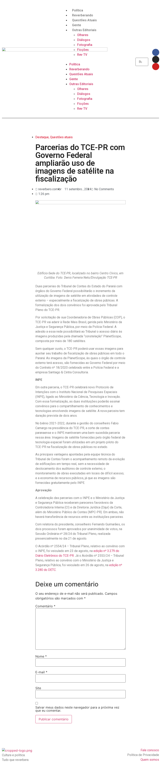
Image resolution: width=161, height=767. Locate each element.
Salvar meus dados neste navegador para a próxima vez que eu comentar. (77, 709)
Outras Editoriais (84, 30)
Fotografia (84, 45)
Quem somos (150, 759)
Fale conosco (150, 750)
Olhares (82, 35)
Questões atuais (61, 137)
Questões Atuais (84, 20)
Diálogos (83, 40)
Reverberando (82, 15)
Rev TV (82, 55)
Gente (76, 25)
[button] (80, 59)
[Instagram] (155, 59)
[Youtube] (155, 66)
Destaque (42, 137)
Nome (41, 656)
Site (38, 688)
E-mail (41, 672)
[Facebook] (155, 52)
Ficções (83, 50)
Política (77, 10)
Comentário (45, 606)
